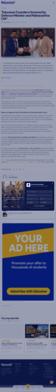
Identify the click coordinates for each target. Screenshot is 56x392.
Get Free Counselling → (39, 205)
